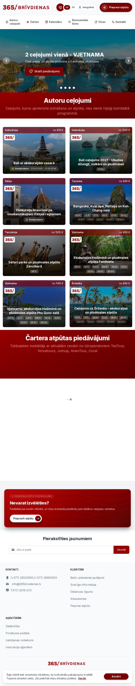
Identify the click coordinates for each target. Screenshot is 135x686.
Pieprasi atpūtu (80, 606)
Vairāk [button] (82, 678)
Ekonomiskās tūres (80, 22)
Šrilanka (77, 283)
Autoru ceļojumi (14, 22)
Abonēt (121, 549)
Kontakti (121, 21)
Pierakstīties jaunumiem (67, 538)
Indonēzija (11, 130)
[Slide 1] (61, 88)
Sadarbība (13, 626)
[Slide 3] (70, 88)
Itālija (8, 181)
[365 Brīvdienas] (26, 7)
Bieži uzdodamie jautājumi (87, 577)
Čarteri (34, 21)
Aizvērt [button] (116, 676)
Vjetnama (77, 232)
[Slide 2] (65, 88)
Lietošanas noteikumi (19, 640)
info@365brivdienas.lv (26, 584)
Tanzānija (11, 232)
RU (73, 7)
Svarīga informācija (83, 584)
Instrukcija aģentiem (19, 647)
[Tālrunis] (60, 7)
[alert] (27, 46)
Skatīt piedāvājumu (47, 71)
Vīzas (101, 21)
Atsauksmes (78, 598)
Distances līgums (81, 591)
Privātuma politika (17, 633)
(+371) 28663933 (45, 577)
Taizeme (77, 181)
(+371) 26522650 (22, 577)
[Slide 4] (74, 88)
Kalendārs (55, 21)
